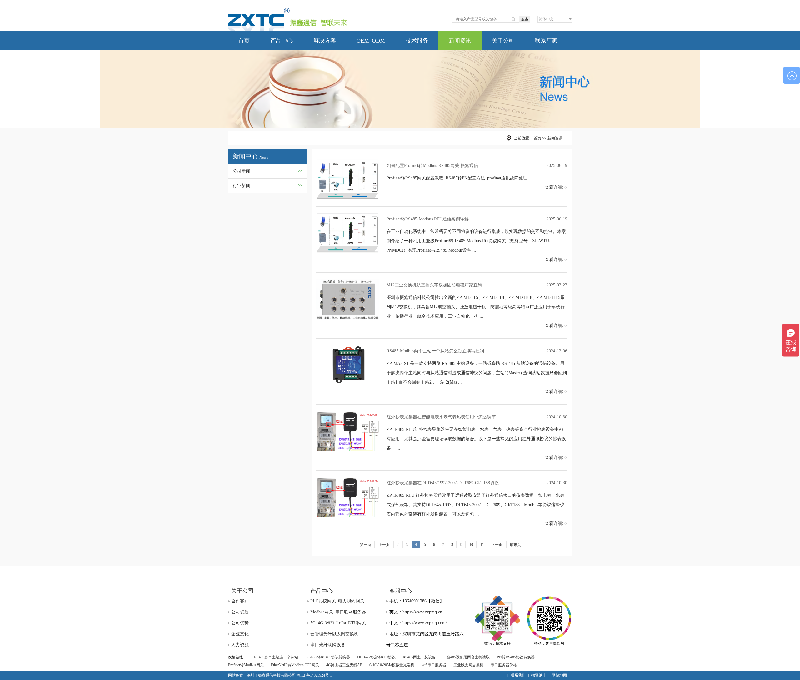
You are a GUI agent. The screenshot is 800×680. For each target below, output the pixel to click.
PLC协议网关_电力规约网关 (337, 601)
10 (471, 544)
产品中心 (281, 41)
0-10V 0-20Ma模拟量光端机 (391, 665)
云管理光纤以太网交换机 (334, 634)
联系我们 (518, 675)
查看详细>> (556, 187)
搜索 (524, 19)
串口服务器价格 (504, 665)
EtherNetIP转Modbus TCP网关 (295, 665)
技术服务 (417, 41)
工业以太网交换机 (468, 665)
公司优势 (240, 623)
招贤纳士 (538, 675)
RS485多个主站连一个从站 (276, 657)
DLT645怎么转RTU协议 (376, 657)
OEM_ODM (371, 41)
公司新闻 (267, 171)
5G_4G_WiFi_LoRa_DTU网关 (338, 623)
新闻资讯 (460, 41)
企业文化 (240, 634)
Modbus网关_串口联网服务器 (338, 612)
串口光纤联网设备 (327, 644)
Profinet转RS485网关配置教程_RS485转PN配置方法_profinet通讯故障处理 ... (459, 178)
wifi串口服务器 (434, 665)
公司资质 (240, 612)
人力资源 (240, 644)
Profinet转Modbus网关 (246, 665)
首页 (244, 41)
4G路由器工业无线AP (344, 665)
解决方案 (324, 41)
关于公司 (503, 41)
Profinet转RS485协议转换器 (327, 657)
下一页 (496, 544)
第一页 (365, 544)
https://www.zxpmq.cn (422, 612)
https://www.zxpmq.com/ (424, 623)
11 (482, 544)
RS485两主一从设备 (419, 657)
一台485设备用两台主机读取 (466, 657)
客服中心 (400, 591)
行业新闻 (267, 185)
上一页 (384, 544)
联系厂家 (546, 41)
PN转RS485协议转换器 (516, 657)
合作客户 (240, 601)
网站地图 (559, 675)
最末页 (515, 544)
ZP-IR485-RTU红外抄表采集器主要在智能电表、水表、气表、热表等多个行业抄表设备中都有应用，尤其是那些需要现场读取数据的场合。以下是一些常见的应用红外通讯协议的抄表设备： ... (476, 439)
